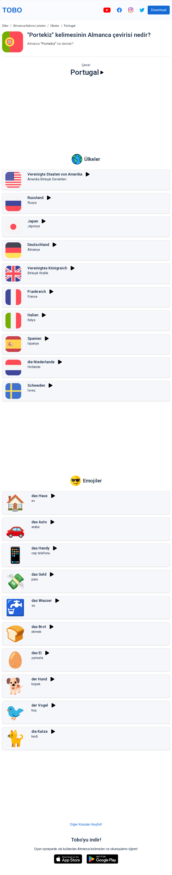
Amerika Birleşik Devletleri (46, 179)
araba (35, 527)
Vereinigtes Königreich (47, 268)
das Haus (39, 496)
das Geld (38, 574)
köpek (35, 684)
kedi (34, 736)
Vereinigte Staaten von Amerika (54, 174)
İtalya (31, 320)
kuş (33, 710)
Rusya (31, 203)
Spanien (34, 338)
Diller (5, 25)
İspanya (33, 343)
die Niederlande (41, 362)
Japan (32, 221)
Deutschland (38, 244)
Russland (35, 197)
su (33, 605)
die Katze (39, 731)
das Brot (38, 626)
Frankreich (36, 291)
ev (33, 501)
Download (158, 10)
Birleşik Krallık (37, 273)
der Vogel (39, 705)
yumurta (37, 658)
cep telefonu (40, 553)
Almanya (33, 250)
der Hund (39, 679)
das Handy (40, 548)
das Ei (36, 653)
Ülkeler (54, 25)
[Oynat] (102, 72)
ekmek (36, 632)
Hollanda (33, 367)
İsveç (31, 390)
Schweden (36, 385)
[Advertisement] (86, 112)
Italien (32, 315)
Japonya (33, 226)
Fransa (32, 297)
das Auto (39, 522)
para (34, 579)
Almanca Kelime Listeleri (29, 25)
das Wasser (41, 600)
